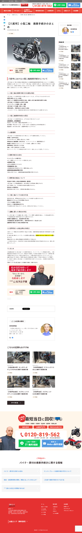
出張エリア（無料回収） (18, 521)
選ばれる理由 (7, 11)
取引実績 (55, 504)
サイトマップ (67, 508)
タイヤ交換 (43, 512)
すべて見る (14, 403)
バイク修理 (43, 514)
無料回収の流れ (40, 11)
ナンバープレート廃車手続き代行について (57, 471)
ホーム (42, 504)
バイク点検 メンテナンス (44, 510)
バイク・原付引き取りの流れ (13, 471)
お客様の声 (51, 11)
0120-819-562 (43, 5)
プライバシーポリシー (69, 510)
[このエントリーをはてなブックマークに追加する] (4, 22)
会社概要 (75, 11)
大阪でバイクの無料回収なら (11, 5)
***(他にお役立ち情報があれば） (15, 488)
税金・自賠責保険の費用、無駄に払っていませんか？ (20, 480)
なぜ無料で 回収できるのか (28, 10)
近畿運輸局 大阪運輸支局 (14, 121)
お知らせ (54, 511)
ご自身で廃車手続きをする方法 (54, 480)
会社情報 (66, 504)
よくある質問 (55, 513)
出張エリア (67, 11)
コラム (59, 11)
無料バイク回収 (44, 506)
